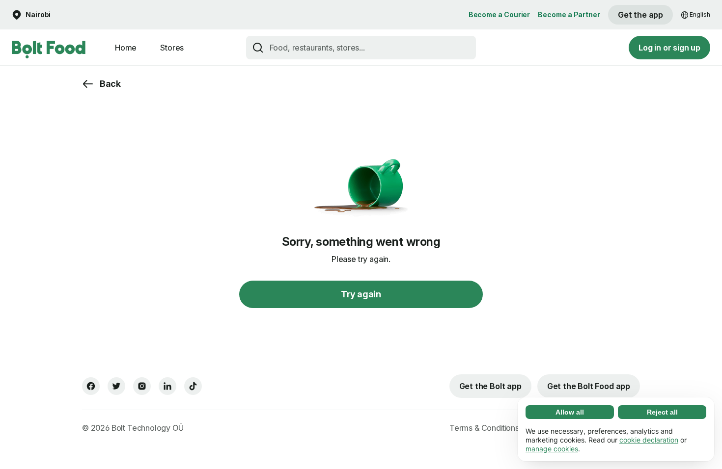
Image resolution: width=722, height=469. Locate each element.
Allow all (569, 412)
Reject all (662, 412)
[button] (31, 15)
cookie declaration (648, 440)
